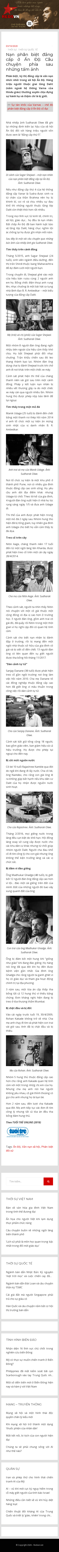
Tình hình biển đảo (21, 1340)
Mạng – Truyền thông (24, 1404)
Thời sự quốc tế (19, 1263)
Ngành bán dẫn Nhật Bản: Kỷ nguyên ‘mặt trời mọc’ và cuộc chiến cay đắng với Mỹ (29, 1274)
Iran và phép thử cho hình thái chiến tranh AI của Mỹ (29, 1479)
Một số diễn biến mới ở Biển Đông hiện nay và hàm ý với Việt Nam (29, 1384)
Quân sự (13, 1469)
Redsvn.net (38, 1545)
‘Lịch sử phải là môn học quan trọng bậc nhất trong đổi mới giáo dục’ (29, 1243)
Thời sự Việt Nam (19, 1199)
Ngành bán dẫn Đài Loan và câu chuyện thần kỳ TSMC (29, 1285)
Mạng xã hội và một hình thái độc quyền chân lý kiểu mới (29, 1415)
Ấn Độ (17, 1146)
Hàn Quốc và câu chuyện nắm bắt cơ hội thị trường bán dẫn (29, 1308)
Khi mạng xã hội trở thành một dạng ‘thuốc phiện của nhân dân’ (29, 1426)
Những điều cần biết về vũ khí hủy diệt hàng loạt (29, 1502)
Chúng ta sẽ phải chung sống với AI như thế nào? (29, 1449)
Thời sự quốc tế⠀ (28, 49)
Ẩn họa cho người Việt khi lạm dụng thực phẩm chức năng (29, 1221)
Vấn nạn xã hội (31, 1146)
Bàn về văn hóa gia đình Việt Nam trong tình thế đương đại (29, 1210)
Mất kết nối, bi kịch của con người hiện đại (29, 1437)
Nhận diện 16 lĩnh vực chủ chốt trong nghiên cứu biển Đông (29, 1350)
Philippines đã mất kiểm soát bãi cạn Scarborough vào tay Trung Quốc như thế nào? (29, 1373)
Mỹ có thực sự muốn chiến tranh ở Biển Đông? (29, 1362)
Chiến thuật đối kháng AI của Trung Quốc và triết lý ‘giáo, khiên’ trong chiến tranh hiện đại (29, 1514)
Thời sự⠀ (13, 49)
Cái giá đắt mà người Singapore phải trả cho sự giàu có (29, 1297)
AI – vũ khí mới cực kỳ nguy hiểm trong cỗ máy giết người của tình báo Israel (29, 1490)
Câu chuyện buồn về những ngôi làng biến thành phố (29, 1232)
